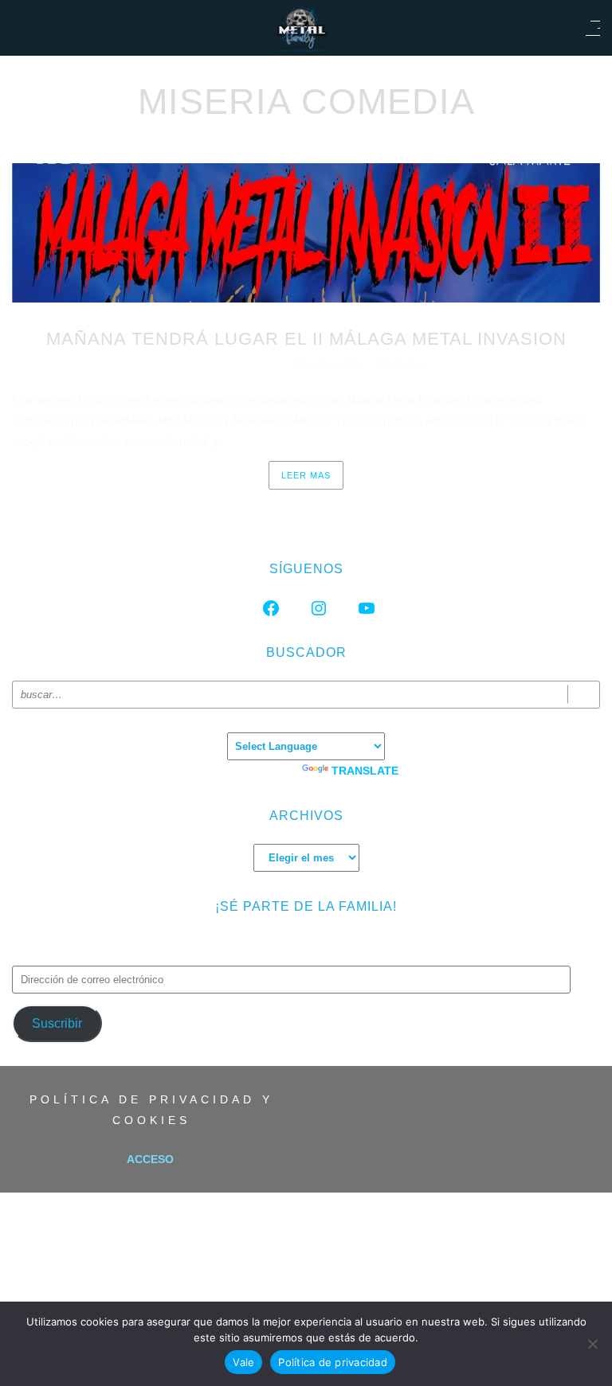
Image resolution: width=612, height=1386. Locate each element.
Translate (365, 770)
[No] (592, 1344)
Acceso (150, 1159)
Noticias (401, 365)
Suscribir (57, 1023)
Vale (243, 1362)
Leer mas (306, 475)
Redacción (330, 365)
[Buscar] (583, 694)
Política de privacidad (332, 1362)
